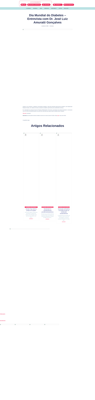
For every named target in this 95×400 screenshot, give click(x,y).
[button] (31, 120)
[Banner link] (7, 361)
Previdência (28, 207)
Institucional (44, 207)
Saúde (32, 207)
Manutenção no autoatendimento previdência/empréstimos (47, 210)
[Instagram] (1, 311)
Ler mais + (31, 218)
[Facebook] (4, 311)
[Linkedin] (9, 311)
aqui (58, 115)
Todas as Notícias (50, 207)
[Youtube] (6, 311)
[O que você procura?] (75, 5)
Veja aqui (24, 113)
